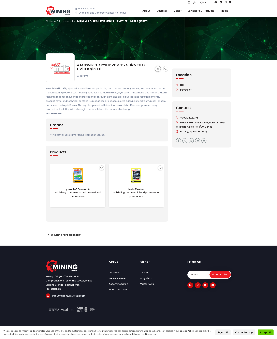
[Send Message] (158, 69)
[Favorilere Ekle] (165, 69)
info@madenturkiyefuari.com (68, 295)
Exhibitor (162, 11)
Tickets (144, 272)
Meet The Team (118, 289)
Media (225, 11)
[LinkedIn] (205, 285)
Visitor (178, 11)
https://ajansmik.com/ (193, 131)
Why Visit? (146, 278)
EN (205, 2)
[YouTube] (213, 285)
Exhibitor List (66, 21)
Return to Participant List (66, 234)
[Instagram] (198, 285)
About (146, 11)
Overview (114, 272)
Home (52, 21)
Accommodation (118, 284)
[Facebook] (190, 285)
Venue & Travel (117, 278)
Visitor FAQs (147, 284)
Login (193, 2)
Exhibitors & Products (201, 11)
